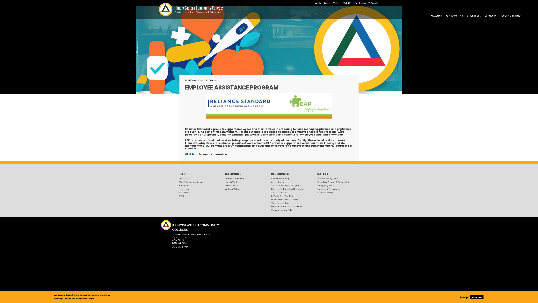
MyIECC (347, 3)
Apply (318, 3)
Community (490, 16)
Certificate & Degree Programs (286, 185)
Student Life (474, 16)
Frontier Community (234, 178)
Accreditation (277, 182)
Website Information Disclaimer (286, 206)
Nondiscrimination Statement (285, 199)
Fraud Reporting (325, 192)
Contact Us (184, 178)
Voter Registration (280, 203)
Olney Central (231, 185)
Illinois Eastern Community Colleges (201, 80)
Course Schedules (279, 192)
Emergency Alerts (325, 185)
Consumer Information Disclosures (287, 189)
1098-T (182, 196)
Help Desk (184, 189)
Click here (191, 154)
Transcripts (184, 192)
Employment (185, 185)
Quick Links (360, 3)
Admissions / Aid (454, 16)
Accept (464, 297)
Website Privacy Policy (282, 209)
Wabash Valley (232, 189)
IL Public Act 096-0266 (282, 196)
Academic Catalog (280, 178)
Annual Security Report (328, 178)
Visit (335, 3)
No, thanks (477, 297)
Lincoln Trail (231, 182)
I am (326, 3)
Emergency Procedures (328, 189)
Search (374, 3)
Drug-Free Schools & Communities (333, 182)
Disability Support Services (192, 182)
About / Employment (511, 16)
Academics (436, 16)
